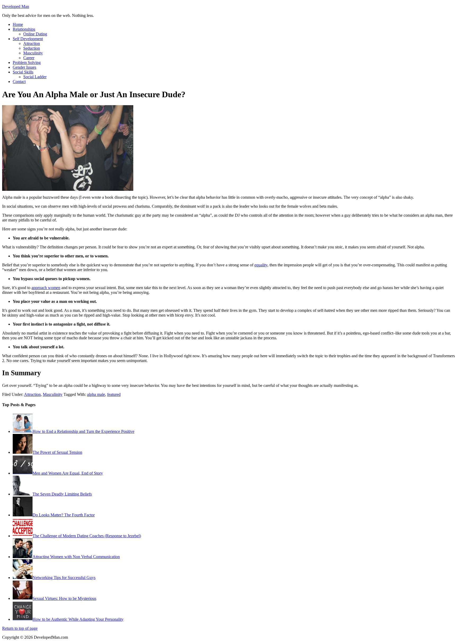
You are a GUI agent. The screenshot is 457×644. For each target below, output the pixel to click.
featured (114, 394)
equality (260, 265)
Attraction (31, 43)
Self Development (28, 38)
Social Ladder (35, 77)
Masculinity (33, 53)
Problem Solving (27, 62)
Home (18, 24)
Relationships (24, 29)
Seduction (31, 48)
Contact (19, 81)
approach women (45, 287)
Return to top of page (20, 628)
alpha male (96, 394)
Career (28, 57)
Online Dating (35, 34)
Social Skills (23, 72)
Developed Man (15, 6)
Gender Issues (24, 67)
